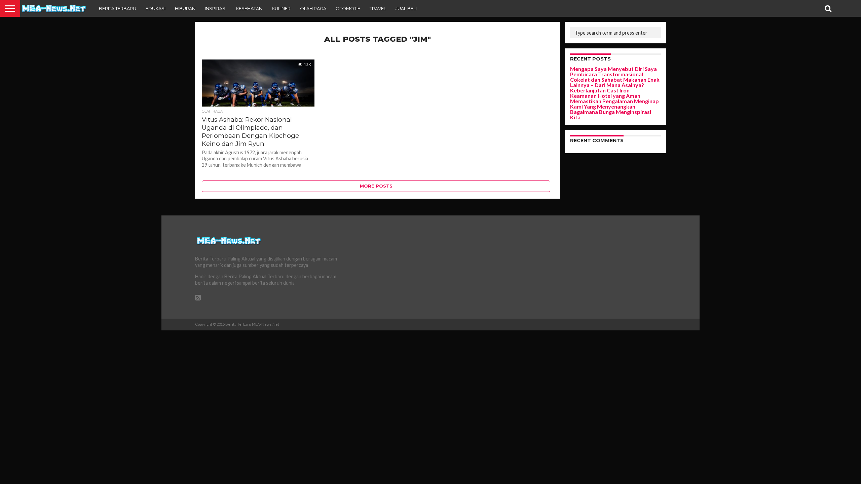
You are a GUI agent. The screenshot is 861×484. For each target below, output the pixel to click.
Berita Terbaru (117, 8)
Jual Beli (406, 8)
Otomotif (348, 8)
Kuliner (281, 8)
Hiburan (185, 8)
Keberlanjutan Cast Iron (600, 90)
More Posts (376, 186)
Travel (378, 8)
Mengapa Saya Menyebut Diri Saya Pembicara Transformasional (613, 71)
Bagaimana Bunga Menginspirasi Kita (610, 114)
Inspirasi (215, 8)
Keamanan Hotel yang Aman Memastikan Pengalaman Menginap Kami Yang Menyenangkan (614, 101)
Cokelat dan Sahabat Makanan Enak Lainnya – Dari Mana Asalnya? (615, 82)
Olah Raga (313, 8)
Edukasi (155, 8)
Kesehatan (249, 8)
